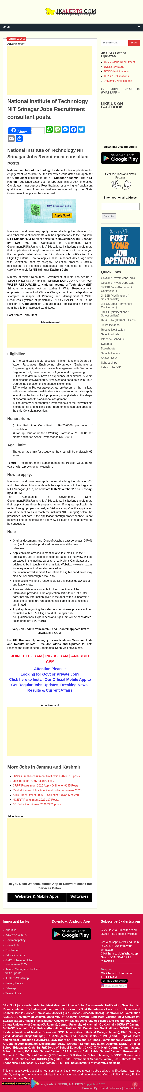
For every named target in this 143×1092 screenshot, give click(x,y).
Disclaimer (12, 950)
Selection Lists (110, 334)
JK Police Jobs (110, 324)
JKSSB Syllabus (114, 66)
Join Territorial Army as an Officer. (33, 780)
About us (10, 930)
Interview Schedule (113, 339)
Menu (6, 27)
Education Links (15, 955)
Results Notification (113, 329)
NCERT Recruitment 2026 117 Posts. (36, 799)
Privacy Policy (14, 983)
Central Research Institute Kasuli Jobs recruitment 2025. (47, 790)
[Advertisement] (49, 70)
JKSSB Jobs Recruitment (119, 62)
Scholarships (109, 362)
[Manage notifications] (135, 1084)
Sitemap (10, 988)
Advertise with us (16, 935)
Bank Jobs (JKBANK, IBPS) (118, 320)
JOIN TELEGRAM (26, 656)
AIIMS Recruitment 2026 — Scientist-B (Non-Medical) (46, 794)
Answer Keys (109, 357)
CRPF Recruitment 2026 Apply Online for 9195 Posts (45, 785)
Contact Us (12, 945)
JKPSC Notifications (116, 76)
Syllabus (106, 343)
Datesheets (108, 348)
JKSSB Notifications (116, 71)
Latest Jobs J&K (111, 367)
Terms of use (13, 993)
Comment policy (15, 940)
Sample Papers (110, 353)
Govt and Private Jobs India (118, 278)
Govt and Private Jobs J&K (117, 282)
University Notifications (118, 80)
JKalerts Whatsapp (17, 978)
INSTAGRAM (56, 656)
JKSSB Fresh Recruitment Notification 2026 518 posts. (46, 776)
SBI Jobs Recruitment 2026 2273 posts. (37, 804)
